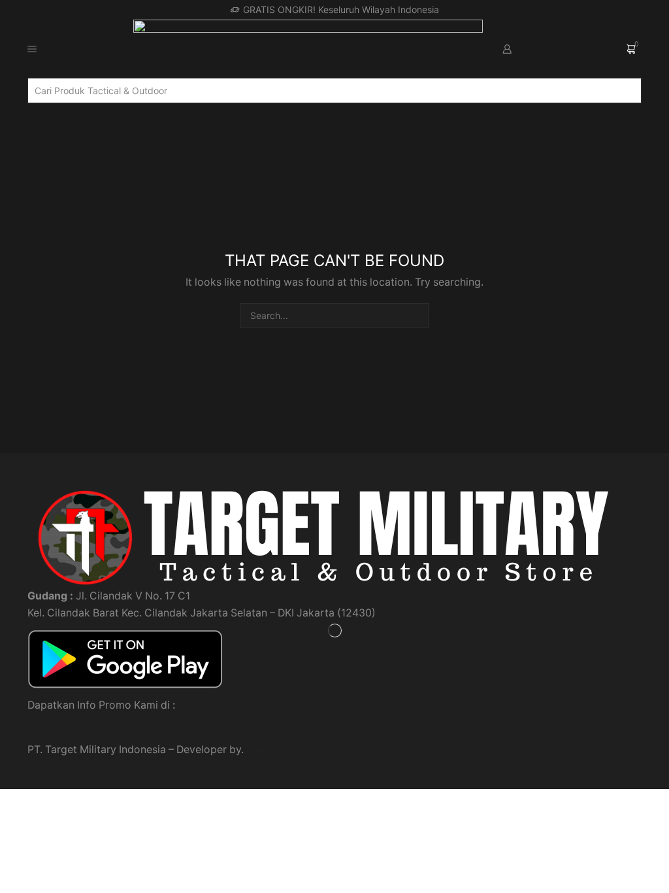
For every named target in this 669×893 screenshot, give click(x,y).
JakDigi (264, 749)
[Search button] (636, 90)
